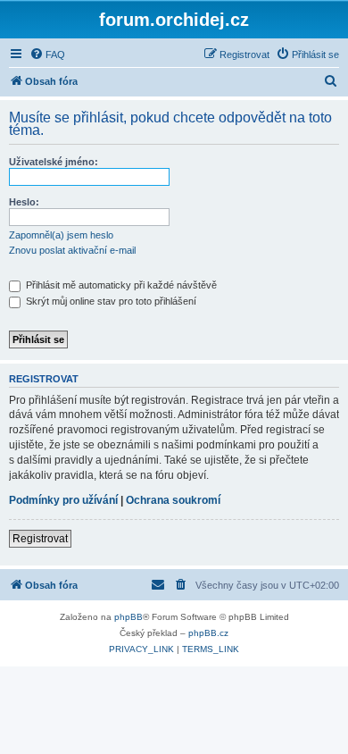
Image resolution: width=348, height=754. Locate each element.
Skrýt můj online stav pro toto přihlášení (109, 301)
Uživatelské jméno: (53, 161)
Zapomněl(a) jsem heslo (61, 235)
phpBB (128, 617)
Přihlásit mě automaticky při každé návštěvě (120, 285)
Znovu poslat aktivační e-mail (72, 250)
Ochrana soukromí (173, 500)
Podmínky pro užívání (63, 500)
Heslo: (24, 202)
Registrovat (40, 538)
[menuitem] (47, 54)
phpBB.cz (208, 633)
